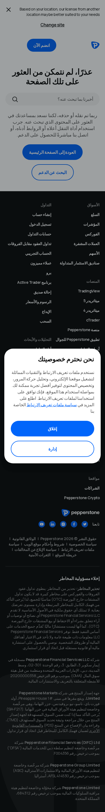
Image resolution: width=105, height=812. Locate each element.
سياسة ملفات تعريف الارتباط (52, 405)
